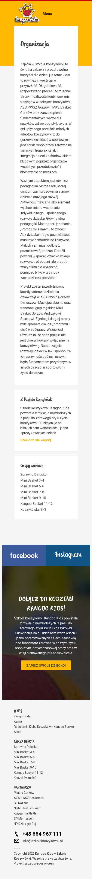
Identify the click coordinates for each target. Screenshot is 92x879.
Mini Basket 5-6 (32, 486)
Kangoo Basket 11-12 (36, 504)
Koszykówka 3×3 (33, 509)
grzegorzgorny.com (39, 863)
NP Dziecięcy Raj (25, 823)
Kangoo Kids (22, 716)
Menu (47, 14)
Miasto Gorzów (24, 792)
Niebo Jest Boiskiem (27, 808)
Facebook (24, 555)
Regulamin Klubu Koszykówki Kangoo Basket (44, 726)
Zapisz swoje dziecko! (46, 666)
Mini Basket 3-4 (32, 480)
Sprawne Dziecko (33, 475)
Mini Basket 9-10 (33, 498)
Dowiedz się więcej (35, 440)
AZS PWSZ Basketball (29, 798)
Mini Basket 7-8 (32, 492)
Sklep (17, 732)
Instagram (68, 555)
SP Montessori (24, 818)
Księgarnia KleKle (25, 813)
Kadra (18, 721)
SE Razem (21, 803)
